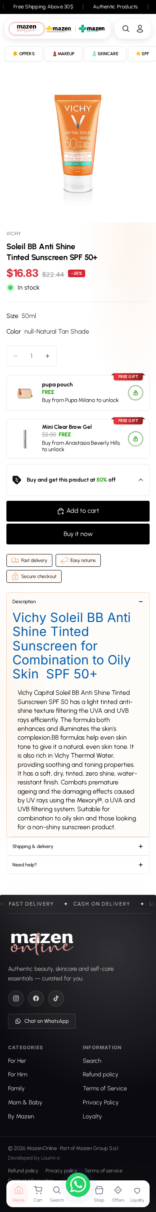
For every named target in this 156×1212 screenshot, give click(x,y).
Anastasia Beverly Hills (92, 443)
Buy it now (78, 534)
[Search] (126, 29)
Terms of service (103, 1171)
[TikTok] (56, 998)
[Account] (140, 29)
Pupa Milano (80, 400)
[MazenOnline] (42, 944)
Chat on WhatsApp (46, 1021)
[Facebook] (36, 998)
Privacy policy (61, 1171)
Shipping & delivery (32, 846)
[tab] (26, 28)
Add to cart (82, 510)
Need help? (24, 865)
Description (24, 601)
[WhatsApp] (78, 1186)
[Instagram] (16, 998)
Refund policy (23, 1171)
